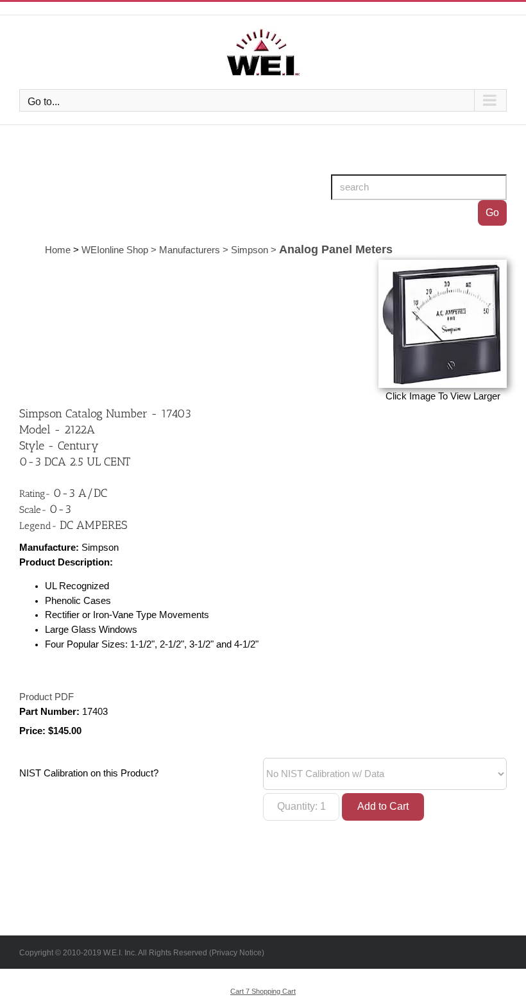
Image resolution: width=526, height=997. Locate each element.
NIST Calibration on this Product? (88, 773)
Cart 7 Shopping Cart (263, 991)
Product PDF (46, 697)
